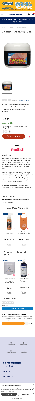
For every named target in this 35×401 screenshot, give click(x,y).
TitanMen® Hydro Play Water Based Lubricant (24, 280)
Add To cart (15, 136)
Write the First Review (24, 100)
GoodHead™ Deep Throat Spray (9, 232)
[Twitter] (6, 366)
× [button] (33, 384)
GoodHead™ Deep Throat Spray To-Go (24, 232)
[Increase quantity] (9, 131)
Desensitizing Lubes (21, 27)
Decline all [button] (25, 394)
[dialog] (17, 392)
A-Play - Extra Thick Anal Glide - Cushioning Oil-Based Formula (9, 280)
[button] (2, 15)
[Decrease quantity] (3, 131)
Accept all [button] (9, 394)
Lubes (11, 27)
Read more (11, 391)
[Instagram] (9, 366)
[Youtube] (12, 366)
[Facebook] (4, 366)
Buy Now (9, 244)
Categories (5, 27)
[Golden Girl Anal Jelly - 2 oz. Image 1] (17, 56)
